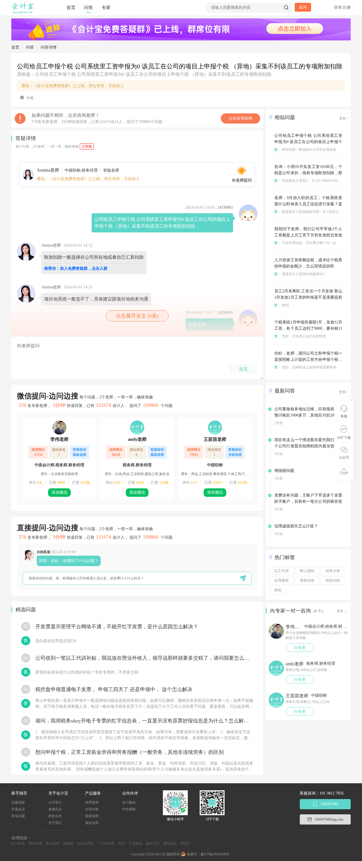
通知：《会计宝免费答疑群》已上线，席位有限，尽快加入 (72, 86)
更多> (343, 118)
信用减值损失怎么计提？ (296, 526)
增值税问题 (284, 471)
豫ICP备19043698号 (215, 854)
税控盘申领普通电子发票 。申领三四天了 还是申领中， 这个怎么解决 (113, 689)
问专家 (300, 648)
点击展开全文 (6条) (137, 316)
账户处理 (52, 843)
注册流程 (18, 802)
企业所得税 (85, 843)
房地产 (185, 843)
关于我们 (55, 823)
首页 (71, 7)
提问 (303, 7)
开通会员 (18, 809)
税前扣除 (333, 580)
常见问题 (18, 816)
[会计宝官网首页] (23, 12)
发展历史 (55, 809)
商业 (121, 843)
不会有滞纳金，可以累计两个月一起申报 (308, 243)
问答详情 (49, 47)
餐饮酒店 (170, 843)
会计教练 (129, 802)
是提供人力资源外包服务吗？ (300, 274)
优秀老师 (92, 802)
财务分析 (333, 571)
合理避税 (281, 580)
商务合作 (55, 816)
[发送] (242, 578)
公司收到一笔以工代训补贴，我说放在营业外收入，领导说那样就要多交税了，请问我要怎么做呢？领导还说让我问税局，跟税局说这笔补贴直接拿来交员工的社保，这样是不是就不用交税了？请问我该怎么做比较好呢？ (144, 658)
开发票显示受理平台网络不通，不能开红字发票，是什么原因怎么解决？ (116, 626)
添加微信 (59, 492)
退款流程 (92, 823)
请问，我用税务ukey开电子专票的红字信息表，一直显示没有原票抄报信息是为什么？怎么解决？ (144, 721)
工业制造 (135, 843)
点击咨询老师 (240, 118)
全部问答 (92, 809)
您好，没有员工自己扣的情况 (300, 336)
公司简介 (55, 802)
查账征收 (307, 580)
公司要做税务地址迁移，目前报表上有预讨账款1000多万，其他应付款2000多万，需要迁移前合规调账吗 (308, 415)
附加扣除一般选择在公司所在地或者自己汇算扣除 (315, 150)
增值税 (68, 843)
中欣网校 (129, 809)
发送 (243, 368)
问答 (88, 7)
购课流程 (92, 816)
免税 (277, 590)
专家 (106, 7)
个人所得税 (106, 843)
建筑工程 (153, 843)
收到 (281, 305)
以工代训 (281, 571)
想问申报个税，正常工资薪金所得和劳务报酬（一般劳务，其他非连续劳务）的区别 (129, 752)
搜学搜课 (35, 843)
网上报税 (307, 571)
